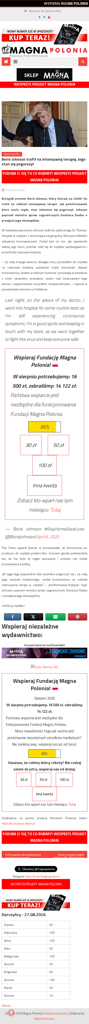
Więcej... (7, 1005)
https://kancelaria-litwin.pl (18, 823)
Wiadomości (12, 154)
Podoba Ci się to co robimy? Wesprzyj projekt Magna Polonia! (45, 177)
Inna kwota (45, 485)
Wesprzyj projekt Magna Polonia (44, 84)
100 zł (44, 465)
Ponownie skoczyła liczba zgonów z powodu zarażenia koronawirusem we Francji (23, 855)
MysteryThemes (44, 1018)
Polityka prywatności (56, 1013)
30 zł (30, 445)
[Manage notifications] (11, 1012)
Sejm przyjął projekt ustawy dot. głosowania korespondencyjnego (68, 855)
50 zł (58, 445)
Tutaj (55, 510)
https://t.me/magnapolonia (42, 876)
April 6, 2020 (48, 536)
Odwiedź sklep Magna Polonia (44, 74)
